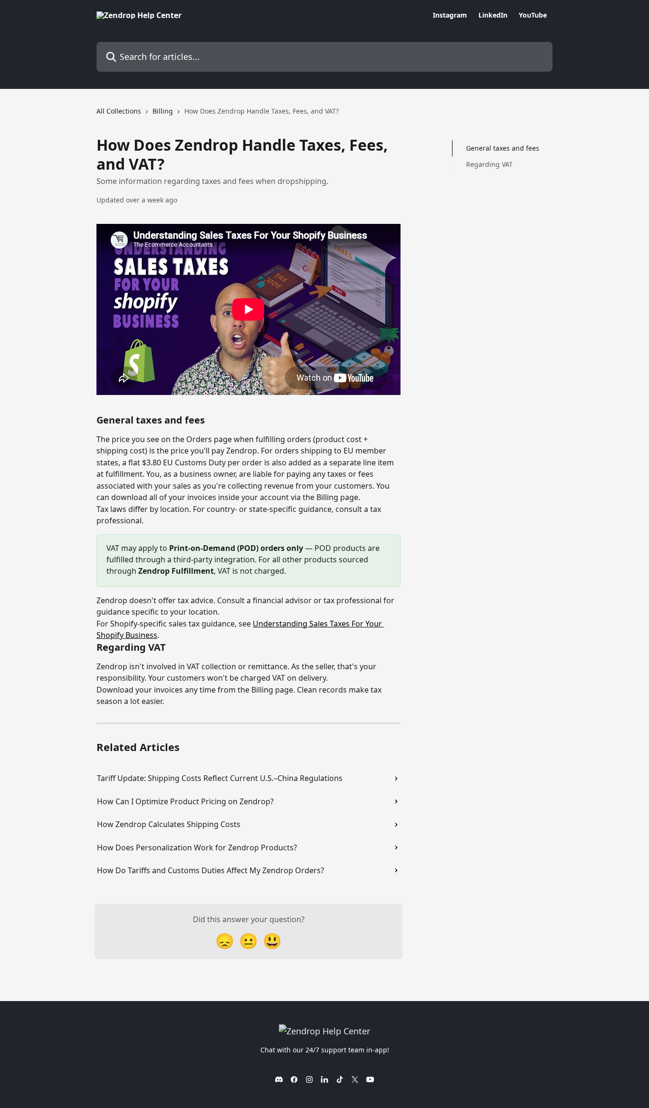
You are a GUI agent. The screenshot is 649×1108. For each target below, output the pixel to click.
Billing (163, 111)
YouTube (533, 15)
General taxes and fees (502, 148)
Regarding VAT (489, 164)
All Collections (118, 111)
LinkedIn (492, 15)
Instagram (450, 15)
